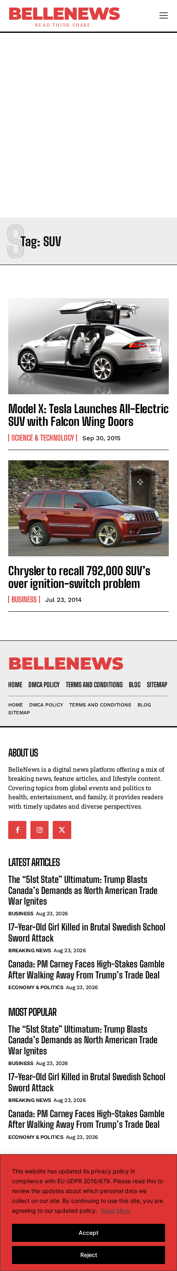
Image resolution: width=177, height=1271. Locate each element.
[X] (62, 830)
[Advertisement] (88, 125)
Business (24, 599)
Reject (88, 1254)
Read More (115, 1210)
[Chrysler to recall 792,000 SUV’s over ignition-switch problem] (88, 508)
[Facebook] (17, 830)
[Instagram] (39, 830)
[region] (88, 1212)
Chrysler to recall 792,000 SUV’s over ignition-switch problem (79, 577)
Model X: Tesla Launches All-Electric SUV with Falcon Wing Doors (88, 415)
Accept (88, 1232)
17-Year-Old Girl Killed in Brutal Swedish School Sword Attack (86, 1082)
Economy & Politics (35, 987)
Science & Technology (43, 437)
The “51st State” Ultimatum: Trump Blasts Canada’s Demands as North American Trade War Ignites (83, 890)
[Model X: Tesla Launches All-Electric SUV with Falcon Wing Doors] (88, 346)
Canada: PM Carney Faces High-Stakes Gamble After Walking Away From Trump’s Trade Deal (86, 969)
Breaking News (29, 950)
